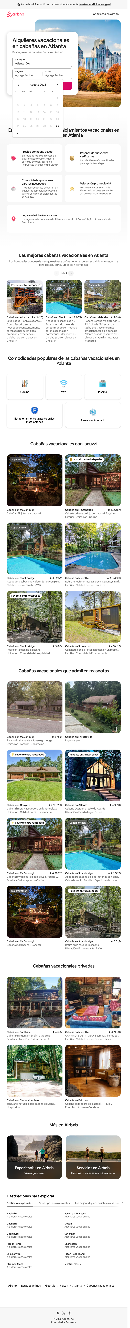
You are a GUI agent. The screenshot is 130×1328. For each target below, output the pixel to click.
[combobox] (42, 63)
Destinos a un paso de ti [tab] (20, 1203)
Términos (71, 1322)
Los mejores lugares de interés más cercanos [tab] (100, 1203)
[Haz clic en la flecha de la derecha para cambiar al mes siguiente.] (57, 85)
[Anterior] (56, 273)
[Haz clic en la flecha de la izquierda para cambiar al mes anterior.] (18, 85)
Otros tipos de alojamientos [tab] (54, 1203)
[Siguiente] (71, 273)
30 (57, 125)
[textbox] (27, 75)
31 (18, 132)
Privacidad (57, 1322)
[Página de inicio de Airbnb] (15, 14)
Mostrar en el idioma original (95, 4)
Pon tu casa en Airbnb (105, 14)
